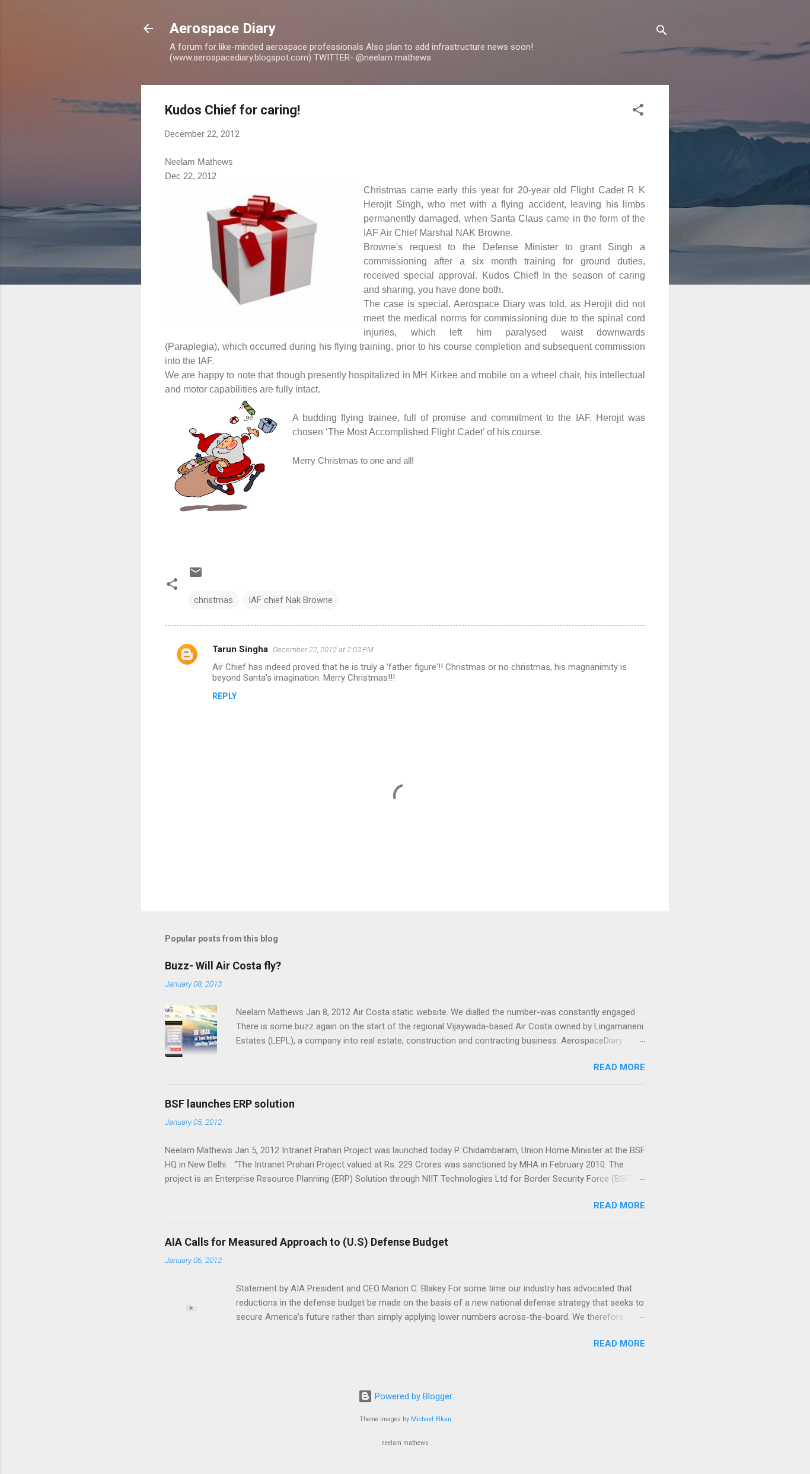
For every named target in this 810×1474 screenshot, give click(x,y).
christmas (213, 600)
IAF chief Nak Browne (290, 600)
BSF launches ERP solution (230, 1103)
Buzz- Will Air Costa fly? (223, 965)
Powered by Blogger (412, 1396)
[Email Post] (196, 576)
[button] (638, 112)
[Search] (662, 32)
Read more (619, 1067)
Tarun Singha (240, 649)
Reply (224, 696)
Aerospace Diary (223, 28)
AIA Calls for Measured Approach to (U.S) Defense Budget (306, 1242)
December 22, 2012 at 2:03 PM (323, 649)
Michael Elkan (431, 1419)
